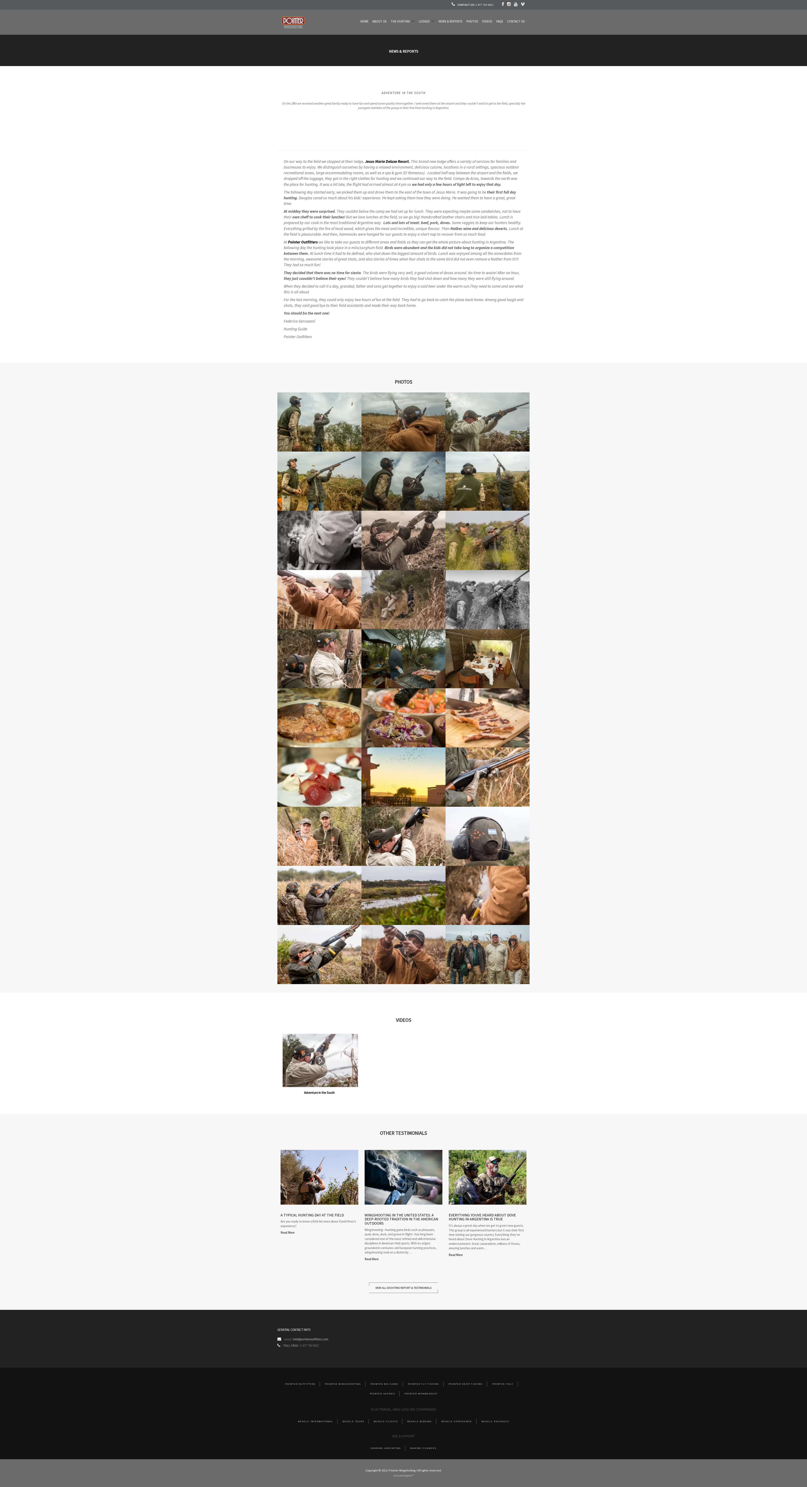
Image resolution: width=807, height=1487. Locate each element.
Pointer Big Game (384, 1384)
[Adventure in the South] (320, 1060)
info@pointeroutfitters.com (310, 1339)
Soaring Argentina (386, 1448)
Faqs (499, 21)
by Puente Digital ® (403, 1475)
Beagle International (315, 1421)
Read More (288, 1233)
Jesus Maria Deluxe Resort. (387, 161)
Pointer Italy (502, 1384)
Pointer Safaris (382, 1393)
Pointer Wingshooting (343, 1384)
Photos (472, 21)
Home (364, 21)
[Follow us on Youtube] (516, 4)
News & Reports (450, 21)
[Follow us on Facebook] (503, 4)
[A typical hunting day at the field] (319, 1177)
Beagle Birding (419, 1421)
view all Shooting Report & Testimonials (403, 1288)
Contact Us (516, 21)
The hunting (400, 21)
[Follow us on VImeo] (523, 4)
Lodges (424, 21)
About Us (379, 21)
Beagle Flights (386, 1421)
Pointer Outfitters (303, 242)
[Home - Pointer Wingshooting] (293, 28)
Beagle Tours (353, 1421)
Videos (487, 21)
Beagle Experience (456, 1421)
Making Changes (423, 1448)
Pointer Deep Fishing (466, 1384)
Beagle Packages (495, 1421)
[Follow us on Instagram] (509, 4)
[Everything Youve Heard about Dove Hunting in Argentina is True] (487, 1177)
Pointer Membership (421, 1393)
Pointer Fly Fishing (423, 1384)
